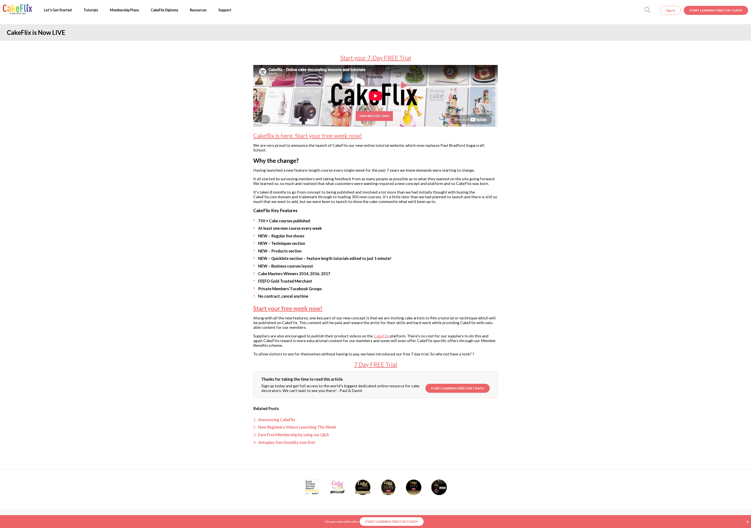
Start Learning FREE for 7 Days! (715, 10)
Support (224, 10)
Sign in (670, 10)
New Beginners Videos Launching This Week (297, 427)
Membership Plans (124, 10)
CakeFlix (381, 335)
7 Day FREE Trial (375, 364)
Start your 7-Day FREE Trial (375, 57)
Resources (198, 10)
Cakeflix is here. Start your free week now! (307, 135)
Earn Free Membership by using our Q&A (293, 434)
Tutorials (91, 10)
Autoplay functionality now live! (286, 442)
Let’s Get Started (58, 10)
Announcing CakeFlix (276, 419)
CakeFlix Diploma (164, 10)
